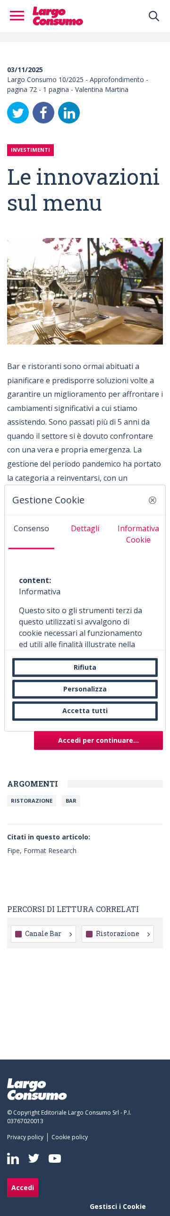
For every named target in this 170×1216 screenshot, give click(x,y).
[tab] (31, 532)
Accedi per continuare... (98, 740)
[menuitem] (27, 1137)
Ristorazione (31, 800)
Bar (71, 800)
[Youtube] (55, 1158)
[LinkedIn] (69, 112)
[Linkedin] (13, 1158)
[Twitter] (18, 112)
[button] (152, 500)
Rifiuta (85, 667)
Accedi (22, 1187)
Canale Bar (43, 933)
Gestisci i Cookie (118, 1206)
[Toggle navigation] (20, 16)
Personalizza (85, 688)
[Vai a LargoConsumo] (58, 15)
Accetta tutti (85, 711)
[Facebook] (43, 112)
